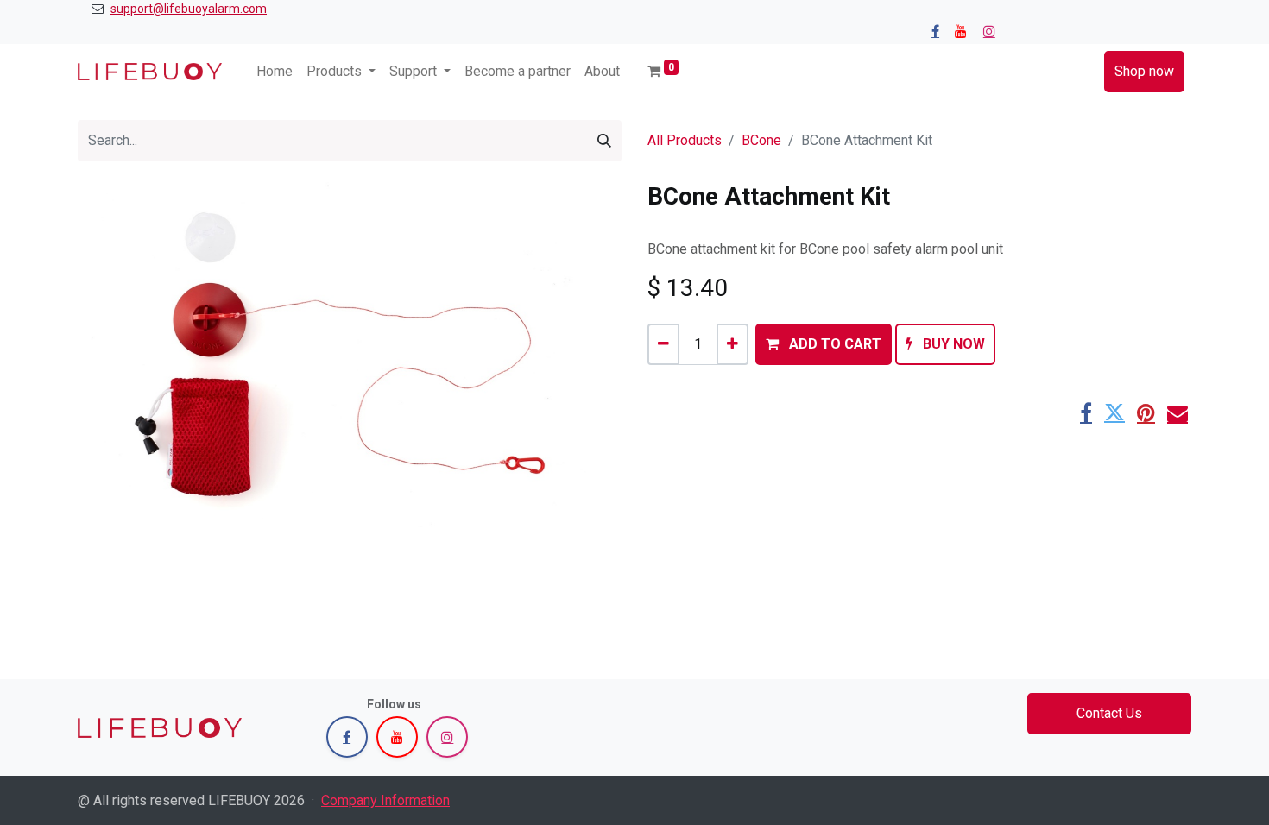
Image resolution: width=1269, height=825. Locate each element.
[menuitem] (274, 71)
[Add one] (732, 344)
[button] (823, 344)
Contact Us (1109, 713)
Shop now (1144, 71)
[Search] (604, 140)
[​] (935, 31)
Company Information (385, 800)
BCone (761, 140)
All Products (684, 140)
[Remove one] (663, 344)
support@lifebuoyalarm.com (188, 9)
